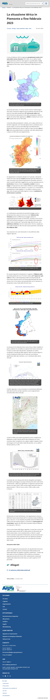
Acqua (9, 28)
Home (3, 7)
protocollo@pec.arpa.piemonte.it (13, 652)
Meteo (26, 28)
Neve (30, 28)
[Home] (5, 3)
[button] (46, 3)
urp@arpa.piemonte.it (11, 664)
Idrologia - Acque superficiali (18, 28)
